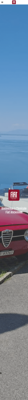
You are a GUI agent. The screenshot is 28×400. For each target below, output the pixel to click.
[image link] (14, 2)
